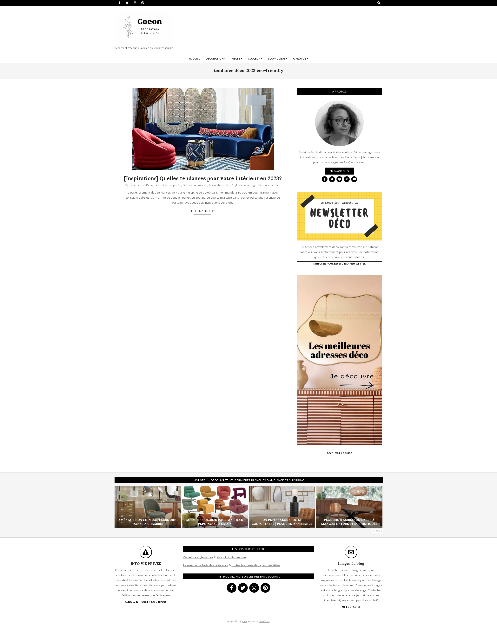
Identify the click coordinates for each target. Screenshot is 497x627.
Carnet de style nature (198, 557)
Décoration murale (195, 185)
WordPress (264, 621)
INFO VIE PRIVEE (146, 563)
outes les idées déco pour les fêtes (256, 565)
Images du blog (351, 563)
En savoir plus (339, 171)
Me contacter (351, 607)
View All (377, 531)
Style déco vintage (244, 185)
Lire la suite (203, 211)
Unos (244, 621)
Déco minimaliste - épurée (163, 185)
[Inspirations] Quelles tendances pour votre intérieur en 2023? (203, 178)
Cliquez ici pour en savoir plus (145, 602)
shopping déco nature (231, 557)
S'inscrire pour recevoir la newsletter (339, 263)
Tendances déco (269, 185)
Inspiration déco (219, 185)
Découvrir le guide (339, 453)
